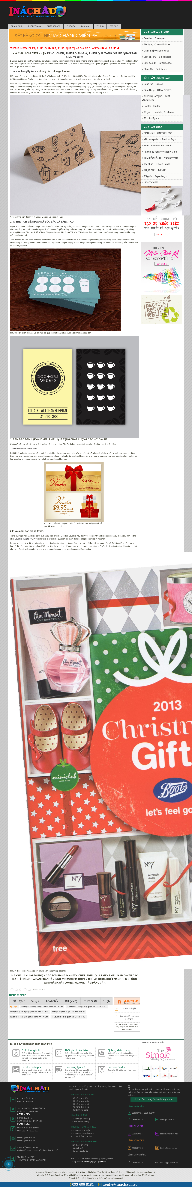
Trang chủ (16, 26)
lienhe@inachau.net (120, 1184)
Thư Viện (71, 26)
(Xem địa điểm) (24, 1114)
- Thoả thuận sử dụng (80, 1119)
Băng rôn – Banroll (153, 84)
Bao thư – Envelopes (155, 38)
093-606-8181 (83, 1184)
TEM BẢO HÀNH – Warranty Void (161, 157)
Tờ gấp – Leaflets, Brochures (159, 112)
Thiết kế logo (53, 26)
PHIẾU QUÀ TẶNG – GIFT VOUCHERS (156, 98)
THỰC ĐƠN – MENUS (155, 170)
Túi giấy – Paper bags (155, 176)
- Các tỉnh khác (77, 1148)
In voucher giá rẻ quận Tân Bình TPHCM (68, 1017)
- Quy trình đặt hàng (79, 1110)
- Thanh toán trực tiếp (80, 1130)
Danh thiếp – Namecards (156, 50)
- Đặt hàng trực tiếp (79, 1098)
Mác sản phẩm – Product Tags (160, 139)
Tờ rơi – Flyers (151, 118)
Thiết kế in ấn (34, 26)
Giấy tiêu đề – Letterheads (158, 63)
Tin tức (100, 26)
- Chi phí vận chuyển (79, 1151)
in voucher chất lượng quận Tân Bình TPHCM (29, 1017)
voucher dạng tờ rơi (23, 539)
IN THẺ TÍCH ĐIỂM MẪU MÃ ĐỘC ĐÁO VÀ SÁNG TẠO (43, 221)
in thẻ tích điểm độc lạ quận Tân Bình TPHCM (29, 1012)
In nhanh (85, 26)
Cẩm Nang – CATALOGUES (157, 90)
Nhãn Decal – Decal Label (157, 145)
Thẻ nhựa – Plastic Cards (157, 164)
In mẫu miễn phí (129, 1008)
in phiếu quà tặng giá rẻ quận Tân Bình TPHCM (86, 1007)
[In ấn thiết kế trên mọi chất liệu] (37, 12)
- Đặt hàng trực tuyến (80, 1101)
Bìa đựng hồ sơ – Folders (157, 44)
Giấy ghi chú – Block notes (157, 56)
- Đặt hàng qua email (80, 1104)
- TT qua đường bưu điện (82, 1136)
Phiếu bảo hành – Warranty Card (160, 151)
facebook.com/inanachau (33, 1160)
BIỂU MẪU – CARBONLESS (158, 133)
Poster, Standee (152, 106)
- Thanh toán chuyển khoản (82, 1133)
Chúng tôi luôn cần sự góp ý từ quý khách (88, 1161)
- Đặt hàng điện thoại (80, 1107)
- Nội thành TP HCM (79, 1145)
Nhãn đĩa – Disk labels (155, 69)
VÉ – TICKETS (151, 182)
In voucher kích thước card (24, 448)
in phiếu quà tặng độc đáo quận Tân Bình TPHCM (42, 1007)
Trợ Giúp (114, 26)
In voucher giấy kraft (24, 71)
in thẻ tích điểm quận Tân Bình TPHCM (68, 1012)
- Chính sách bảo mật (80, 1121)
